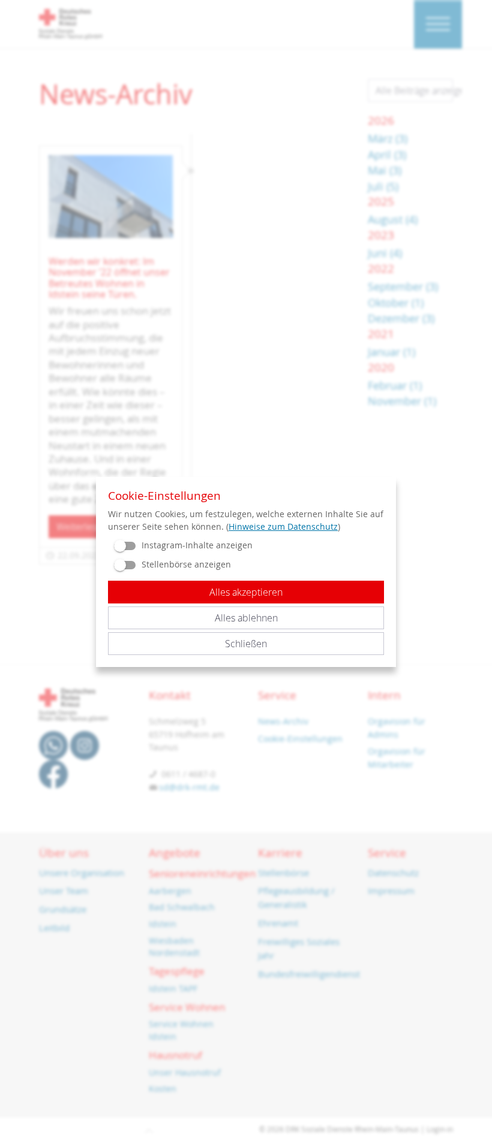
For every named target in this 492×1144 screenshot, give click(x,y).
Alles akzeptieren (246, 592)
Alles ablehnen (246, 617)
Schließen (246, 643)
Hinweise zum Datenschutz (283, 526)
